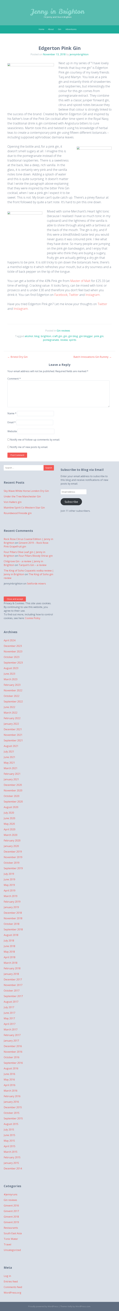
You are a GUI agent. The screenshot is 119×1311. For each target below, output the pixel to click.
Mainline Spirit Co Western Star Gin (24, 507)
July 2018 (9, 940)
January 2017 (11, 1040)
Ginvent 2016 (11, 1205)
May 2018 (9, 951)
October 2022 (11, 696)
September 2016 (13, 1063)
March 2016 (10, 1090)
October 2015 (11, 1113)
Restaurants (11, 1227)
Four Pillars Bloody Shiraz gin (36, 555)
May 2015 (9, 1140)
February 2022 (12, 718)
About (51, 29)
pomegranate (51, 340)
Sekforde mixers (36, 583)
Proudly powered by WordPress (43, 1306)
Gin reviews (63, 330)
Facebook (61, 295)
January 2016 (11, 1101)
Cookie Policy (32, 618)
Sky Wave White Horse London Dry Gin (26, 491)
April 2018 (9, 957)
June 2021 (9, 757)
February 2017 (12, 1035)
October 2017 (11, 990)
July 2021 (9, 751)
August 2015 (11, 1124)
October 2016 (11, 1057)
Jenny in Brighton (57, 11)
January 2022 (11, 723)
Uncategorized (12, 1250)
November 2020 (13, 790)
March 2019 (10, 896)
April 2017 (9, 1024)
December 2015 (13, 1107)
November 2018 (13, 918)
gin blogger (86, 336)
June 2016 (9, 1074)
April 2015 (9, 1146)
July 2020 (9, 812)
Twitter (74, 295)
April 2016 (9, 1085)
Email (11, 422)
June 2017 (9, 1013)
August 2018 (11, 935)
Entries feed (11, 1281)
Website (12, 431)
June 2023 (9, 673)
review (64, 340)
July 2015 (9, 1129)
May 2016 (9, 1079)
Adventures (71, 29)
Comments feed (13, 1287)
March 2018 (10, 962)
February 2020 (12, 840)
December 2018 (13, 912)
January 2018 (11, 974)
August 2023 (11, 668)
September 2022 (13, 701)
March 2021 (10, 768)
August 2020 (11, 807)
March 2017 (10, 1029)
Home (41, 29)
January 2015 (11, 1163)
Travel (7, 1244)
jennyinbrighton (79, 54)
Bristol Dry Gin (17, 357)
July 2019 (9, 874)
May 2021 (9, 762)
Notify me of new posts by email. (29, 447)
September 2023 (13, 662)
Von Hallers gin (13, 502)
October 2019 (11, 862)
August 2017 (11, 1001)
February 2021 (12, 773)
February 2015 (12, 1157)
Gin (59, 29)
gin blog (73, 336)
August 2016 (11, 1068)
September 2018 (13, 929)
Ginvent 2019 (11, 1222)
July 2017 (9, 1007)
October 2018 (11, 924)
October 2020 (11, 796)
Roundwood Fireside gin (18, 513)
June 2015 (9, 1135)
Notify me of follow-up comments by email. (35, 439)
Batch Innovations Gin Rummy (92, 357)
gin (65, 336)
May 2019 (9, 885)
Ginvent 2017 (11, 1211)
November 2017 (13, 985)
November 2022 (13, 690)
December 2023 (13, 646)
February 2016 (12, 1096)
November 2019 (13, 857)
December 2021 (13, 729)
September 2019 (13, 868)
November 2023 (13, 651)
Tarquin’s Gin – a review (32, 565)
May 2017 (9, 1018)
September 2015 (13, 1118)
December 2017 (13, 979)
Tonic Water (11, 1239)
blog (37, 336)
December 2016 (13, 1046)
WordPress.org (12, 1292)
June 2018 (9, 946)
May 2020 (9, 824)
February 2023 (12, 685)
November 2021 (13, 735)
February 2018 (12, 968)
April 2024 (9, 640)
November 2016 (13, 1051)
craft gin (57, 336)
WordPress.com (82, 1306)
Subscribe (71, 502)
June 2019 (9, 879)
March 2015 (10, 1151)
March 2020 (10, 835)
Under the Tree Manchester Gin (22, 496)
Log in (7, 1276)
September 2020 (13, 801)
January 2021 (11, 779)
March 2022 (10, 712)
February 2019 (12, 901)
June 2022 (9, 707)
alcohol (29, 336)
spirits (72, 340)
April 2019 (9, 890)
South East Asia (13, 1233)
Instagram (93, 295)
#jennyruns (10, 1194)
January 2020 (11, 846)
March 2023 (10, 679)
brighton (46, 336)
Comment (14, 378)
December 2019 (13, 851)
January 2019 (11, 907)
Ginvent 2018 (11, 1216)
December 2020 (13, 785)
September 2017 (13, 996)
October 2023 (11, 657)
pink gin (99, 336)
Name (11, 413)
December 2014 (13, 1168)
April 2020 (9, 829)
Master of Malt (80, 281)
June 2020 (9, 818)
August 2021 (11, 746)
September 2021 (13, 740)
